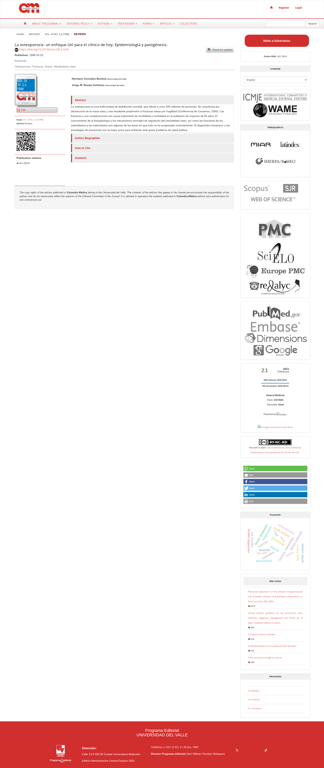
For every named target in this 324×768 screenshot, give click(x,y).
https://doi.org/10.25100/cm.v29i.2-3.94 (43, 49)
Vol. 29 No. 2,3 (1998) (57, 34)
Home (20, 34)
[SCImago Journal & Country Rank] (275, 426)
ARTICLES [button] (166, 23)
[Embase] (275, 326)
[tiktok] (265, 750)
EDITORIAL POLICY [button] (78, 23)
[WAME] (275, 109)
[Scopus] (257, 188)
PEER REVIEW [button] (126, 23)
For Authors (254, 699)
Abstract (80, 100)
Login (298, 7)
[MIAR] (260, 144)
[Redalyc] (275, 286)
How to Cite (82, 148)
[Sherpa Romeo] (275, 160)
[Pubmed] (275, 312)
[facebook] (244, 750)
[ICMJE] (275, 97)
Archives (34, 34)
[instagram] (251, 750)
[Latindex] (290, 144)
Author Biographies (87, 138)
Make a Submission (276, 41)
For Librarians (254, 708)
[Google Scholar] (275, 350)
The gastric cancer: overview (261, 634)
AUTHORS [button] (104, 23)
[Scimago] (290, 188)
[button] (275, 468)
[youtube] (258, 750)
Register (284, 7)
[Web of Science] (273, 199)
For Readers (254, 690)
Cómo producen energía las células (265, 657)
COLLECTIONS (188, 23)
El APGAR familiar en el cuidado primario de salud (272, 646)
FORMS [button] (147, 23)
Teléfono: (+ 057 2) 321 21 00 (169, 747)
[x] (237, 750)
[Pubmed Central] (275, 228)
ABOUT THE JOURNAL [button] (45, 23)
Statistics (81, 158)
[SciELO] (275, 251)
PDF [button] (22, 110)
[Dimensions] (275, 338)
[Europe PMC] (275, 270)
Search (312, 23)
